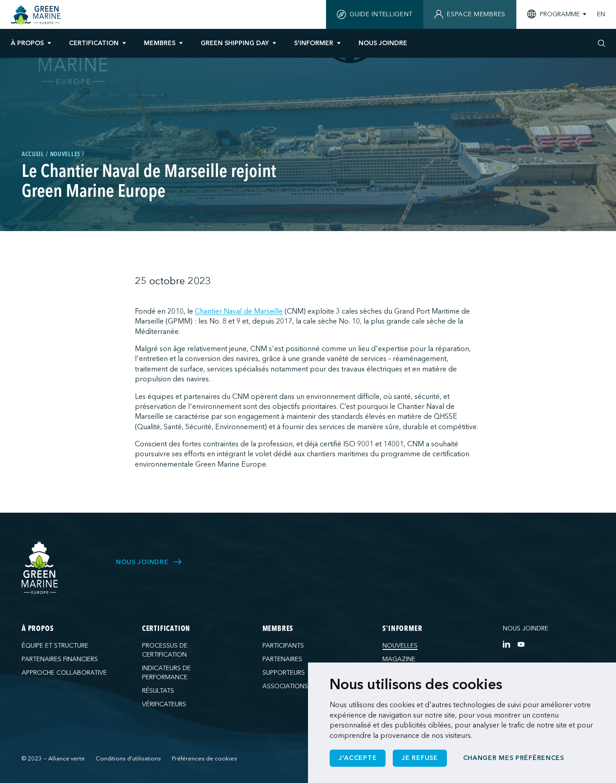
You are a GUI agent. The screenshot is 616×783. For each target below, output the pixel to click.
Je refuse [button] (419, 758)
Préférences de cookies (204, 759)
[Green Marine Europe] (37, 15)
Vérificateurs (164, 704)
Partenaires (282, 659)
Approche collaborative (64, 672)
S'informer (313, 43)
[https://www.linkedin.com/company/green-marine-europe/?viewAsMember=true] (506, 644)
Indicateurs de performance (166, 672)
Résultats (158, 690)
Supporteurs (283, 672)
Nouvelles (400, 645)
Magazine (398, 659)
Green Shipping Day (235, 43)
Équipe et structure (55, 645)
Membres (159, 43)
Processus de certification (165, 650)
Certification (94, 43)
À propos (27, 43)
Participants (283, 645)
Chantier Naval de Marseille (239, 311)
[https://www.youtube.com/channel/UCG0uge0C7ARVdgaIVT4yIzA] (520, 644)
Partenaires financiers (60, 659)
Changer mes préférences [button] (513, 758)
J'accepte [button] (358, 758)
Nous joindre (525, 628)
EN (601, 14)
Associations (285, 686)
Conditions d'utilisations (128, 759)
